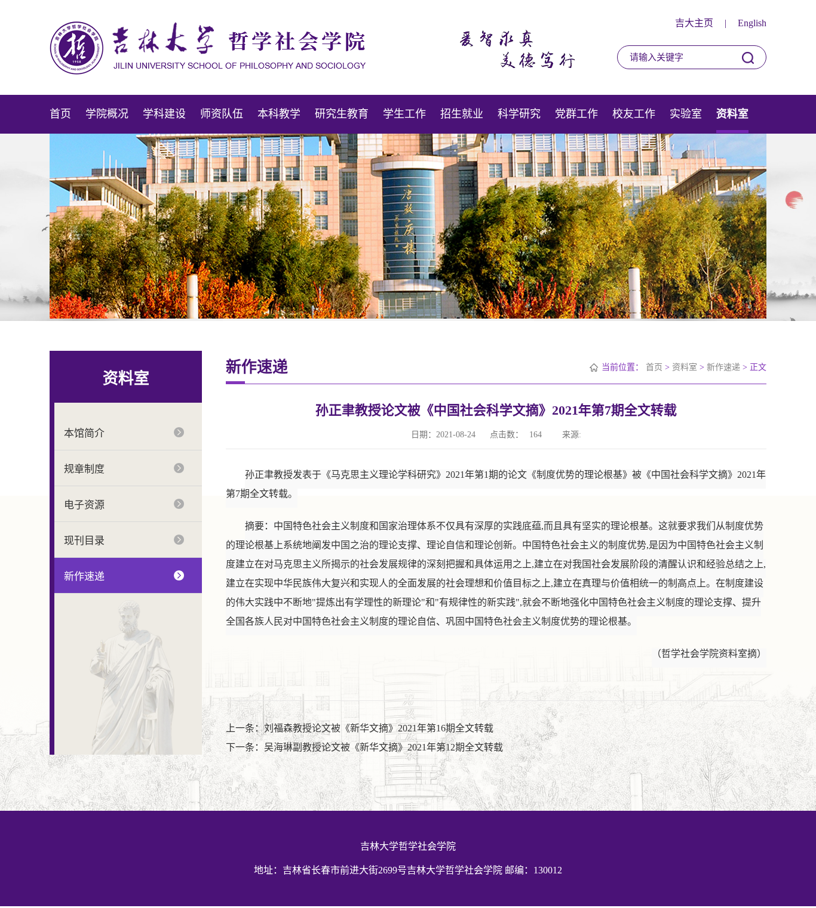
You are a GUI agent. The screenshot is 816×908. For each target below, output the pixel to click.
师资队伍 (221, 114)
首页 (60, 114)
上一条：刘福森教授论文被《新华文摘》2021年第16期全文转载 (359, 728)
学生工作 (404, 114)
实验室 (686, 114)
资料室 (732, 114)
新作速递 (84, 576)
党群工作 (576, 114)
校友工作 (633, 114)
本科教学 (278, 114)
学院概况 (106, 114)
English (752, 23)
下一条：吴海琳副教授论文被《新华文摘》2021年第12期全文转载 (364, 747)
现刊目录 (84, 540)
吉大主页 (694, 23)
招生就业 (461, 114)
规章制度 (84, 469)
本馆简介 (84, 433)
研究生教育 (342, 114)
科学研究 (519, 114)
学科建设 (164, 114)
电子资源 (84, 505)
